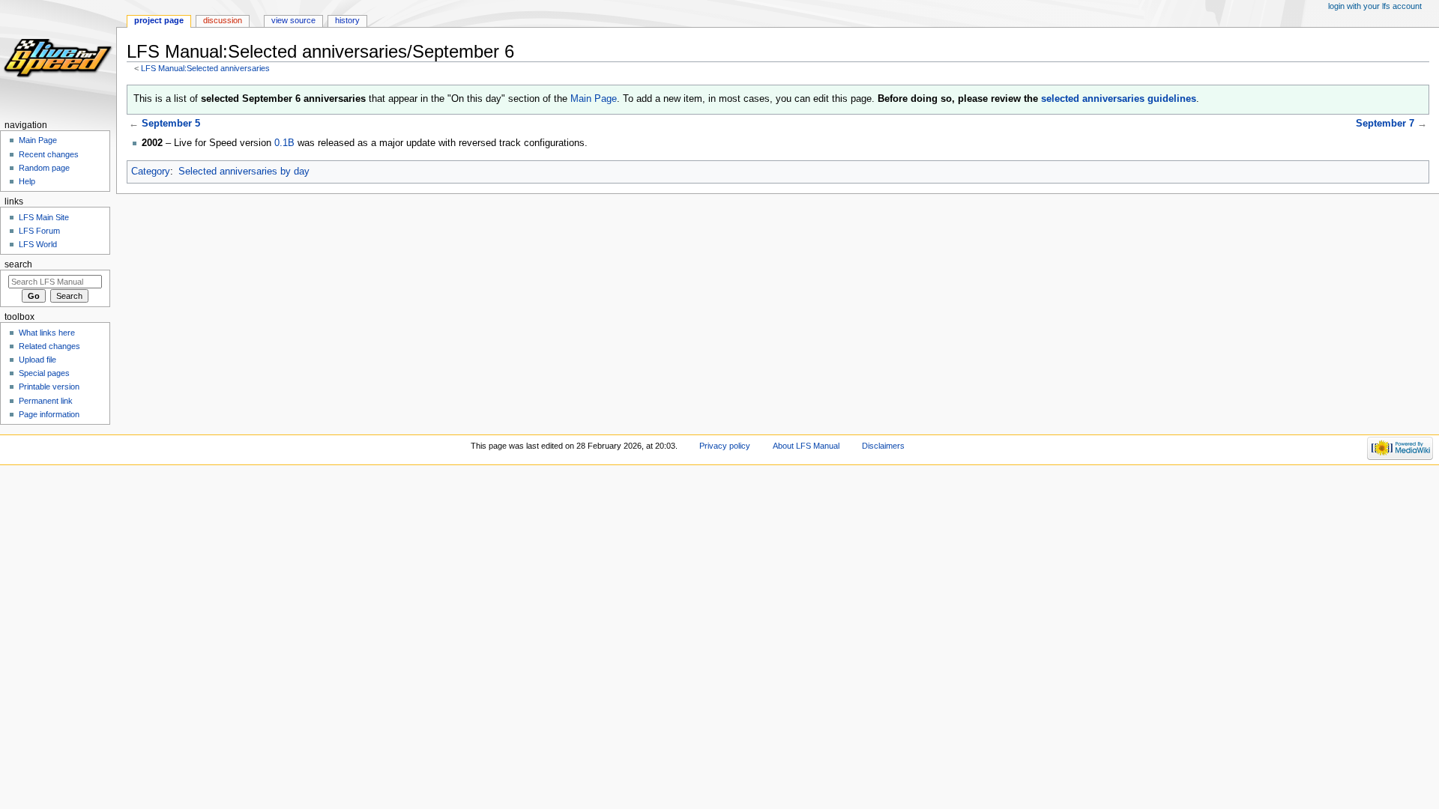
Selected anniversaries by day (244, 171)
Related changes (49, 346)
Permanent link (46, 400)
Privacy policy (724, 445)
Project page (159, 20)
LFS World (38, 244)
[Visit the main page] (58, 58)
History (347, 20)
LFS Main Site (44, 217)
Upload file (37, 359)
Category (150, 171)
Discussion (222, 20)
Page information (49, 414)
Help (27, 181)
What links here (47, 332)
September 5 (171, 123)
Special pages (44, 373)
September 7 (1385, 123)
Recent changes (49, 154)
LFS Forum (39, 230)
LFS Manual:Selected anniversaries (205, 68)
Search (18, 264)
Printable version (49, 386)
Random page (44, 167)
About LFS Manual (806, 445)
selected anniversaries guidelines (1118, 99)
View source (293, 20)
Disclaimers (883, 445)
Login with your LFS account (1375, 5)
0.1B (284, 143)
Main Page (593, 99)
